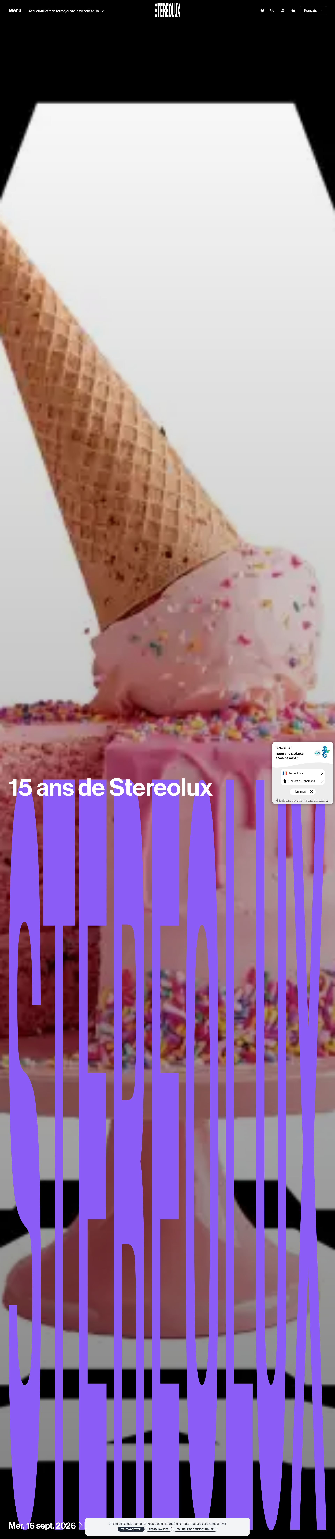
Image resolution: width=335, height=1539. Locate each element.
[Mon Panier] (293, 10)
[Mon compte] (283, 10)
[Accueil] (167, 10)
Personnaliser (158, 1529)
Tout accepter (131, 1529)
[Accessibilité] (262, 10)
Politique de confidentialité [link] (195, 1529)
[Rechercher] (272, 10)
